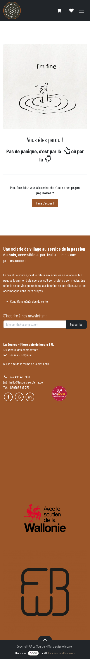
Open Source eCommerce (61, 653)
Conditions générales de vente (29, 301)
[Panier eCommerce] (59, 10)
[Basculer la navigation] (82, 10)
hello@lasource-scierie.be (25, 382)
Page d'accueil (45, 203)
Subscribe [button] (76, 324)
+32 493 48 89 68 (20, 377)
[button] (45, 639)
